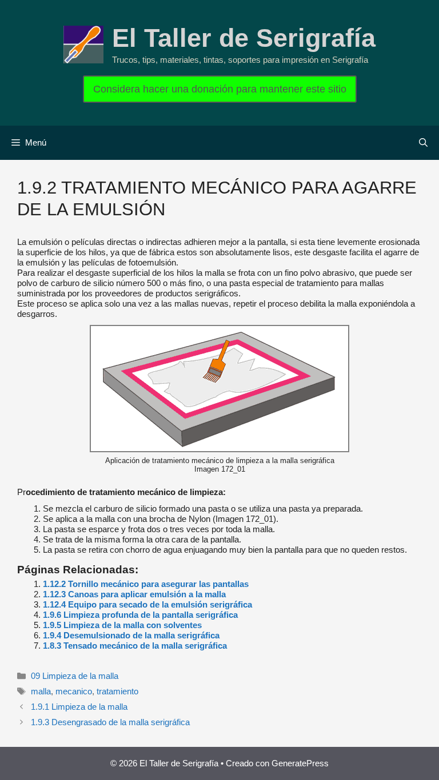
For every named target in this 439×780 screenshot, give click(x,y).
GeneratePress (300, 763)
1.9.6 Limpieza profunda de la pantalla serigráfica (140, 615)
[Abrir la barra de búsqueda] (423, 143)
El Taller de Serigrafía (244, 38)
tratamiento (117, 691)
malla (41, 691)
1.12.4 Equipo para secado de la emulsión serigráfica (147, 604)
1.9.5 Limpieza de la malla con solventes (122, 625)
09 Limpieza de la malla (74, 676)
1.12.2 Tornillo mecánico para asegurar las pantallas (146, 584)
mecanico (73, 691)
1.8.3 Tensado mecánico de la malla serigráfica (135, 645)
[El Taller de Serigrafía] (83, 44)
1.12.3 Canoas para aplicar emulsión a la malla (134, 594)
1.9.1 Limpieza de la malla (79, 706)
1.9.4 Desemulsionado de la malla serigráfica (131, 635)
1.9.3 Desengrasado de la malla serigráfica (110, 722)
